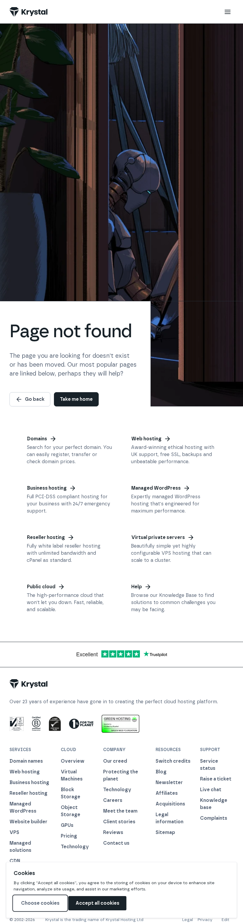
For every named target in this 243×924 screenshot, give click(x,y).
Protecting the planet (120, 775)
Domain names (26, 761)
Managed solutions (20, 846)
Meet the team (120, 811)
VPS (14, 832)
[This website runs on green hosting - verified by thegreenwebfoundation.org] (120, 724)
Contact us (116, 843)
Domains (37, 438)
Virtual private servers (158, 537)
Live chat (210, 789)
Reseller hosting (46, 537)
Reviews (113, 832)
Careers (112, 800)
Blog (161, 772)
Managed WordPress (156, 488)
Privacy (205, 919)
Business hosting (47, 488)
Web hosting (146, 438)
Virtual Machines (72, 775)
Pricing (69, 836)
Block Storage (70, 793)
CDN (14, 861)
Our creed (115, 761)
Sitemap (165, 832)
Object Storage (70, 811)
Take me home (76, 399)
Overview (72, 761)
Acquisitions (170, 804)
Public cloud (41, 586)
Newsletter (169, 782)
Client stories (119, 821)
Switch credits (173, 761)
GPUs (67, 825)
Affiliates (167, 793)
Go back (34, 399)
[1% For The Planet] (81, 724)
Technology (75, 846)
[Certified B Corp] (36, 724)
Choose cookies (40, 903)
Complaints (213, 818)
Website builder (28, 821)
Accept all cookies (97, 903)
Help (136, 586)
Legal (187, 919)
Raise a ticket (215, 779)
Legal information (169, 818)
